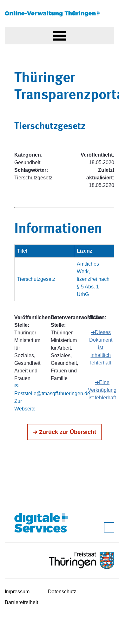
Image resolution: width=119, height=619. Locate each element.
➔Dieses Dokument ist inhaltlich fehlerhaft (100, 347)
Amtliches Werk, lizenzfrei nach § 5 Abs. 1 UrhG (93, 279)
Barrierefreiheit (21, 602)
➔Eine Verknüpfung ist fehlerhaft (102, 390)
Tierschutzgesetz (36, 279)
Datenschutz (62, 591)
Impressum (17, 591)
